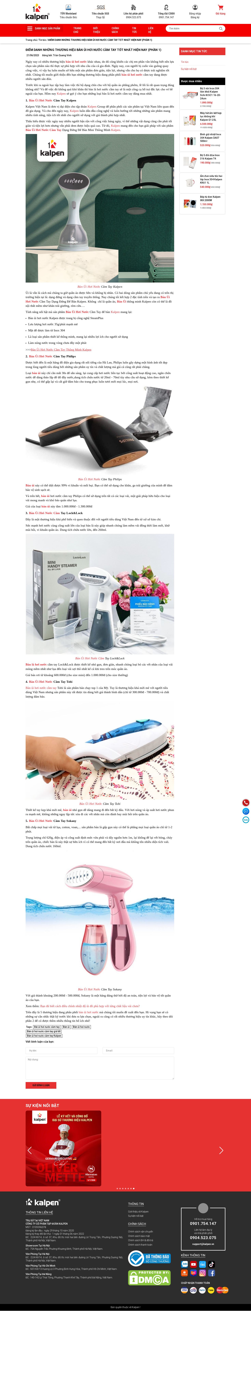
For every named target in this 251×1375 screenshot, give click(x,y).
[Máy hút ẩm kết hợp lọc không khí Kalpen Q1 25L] (189, 119)
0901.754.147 (166, 15)
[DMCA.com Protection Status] (151, 1277)
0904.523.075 (133, 15)
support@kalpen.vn (203, 1244)
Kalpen (61, 93)
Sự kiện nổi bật (189, 69)
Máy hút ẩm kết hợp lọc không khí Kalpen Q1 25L (211, 116)
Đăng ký (195, 17)
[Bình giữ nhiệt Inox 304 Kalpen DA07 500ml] (189, 141)
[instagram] (202, 1272)
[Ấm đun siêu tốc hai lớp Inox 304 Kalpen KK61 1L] (189, 182)
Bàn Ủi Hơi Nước (41, 100)
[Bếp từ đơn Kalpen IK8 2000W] (189, 203)
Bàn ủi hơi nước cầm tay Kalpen (44, 1035)
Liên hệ (150, 30)
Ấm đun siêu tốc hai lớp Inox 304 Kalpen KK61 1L (211, 179)
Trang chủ (77, 30)
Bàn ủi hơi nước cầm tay (41, 688)
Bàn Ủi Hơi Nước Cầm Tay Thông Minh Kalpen (61, 349)
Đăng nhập (195, 13)
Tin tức (134, 30)
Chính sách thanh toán (140, 1244)
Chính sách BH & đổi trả (140, 1240)
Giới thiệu (96, 30)
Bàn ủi (66, 1027)
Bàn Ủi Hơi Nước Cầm (89, 658)
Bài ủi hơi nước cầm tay (47, 1027)
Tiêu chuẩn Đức (68, 15)
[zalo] (184, 1264)
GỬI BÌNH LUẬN (41, 1085)
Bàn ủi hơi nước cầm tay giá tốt (43, 1031)
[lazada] (193, 1272)
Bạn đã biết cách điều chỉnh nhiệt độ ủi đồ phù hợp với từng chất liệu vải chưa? (90, 1006)
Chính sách (115, 30)
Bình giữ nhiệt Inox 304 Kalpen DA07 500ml (210, 137)
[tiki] (202, 1264)
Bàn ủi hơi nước (81, 1027)
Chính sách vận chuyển (140, 1231)
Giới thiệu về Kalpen (138, 1211)
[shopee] (184, 1272)
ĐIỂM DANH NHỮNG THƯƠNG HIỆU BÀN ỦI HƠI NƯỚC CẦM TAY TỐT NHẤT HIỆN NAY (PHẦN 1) (93, 50)
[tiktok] (211, 1264)
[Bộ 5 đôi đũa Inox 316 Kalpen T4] (189, 162)
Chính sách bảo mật (139, 1236)
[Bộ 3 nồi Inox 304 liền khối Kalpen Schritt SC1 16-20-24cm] (189, 95)
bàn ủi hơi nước (89, 1012)
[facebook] (211, 1272)
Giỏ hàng (220, 13)
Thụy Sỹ (100, 15)
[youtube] (193, 1264)
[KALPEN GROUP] (38, 11)
